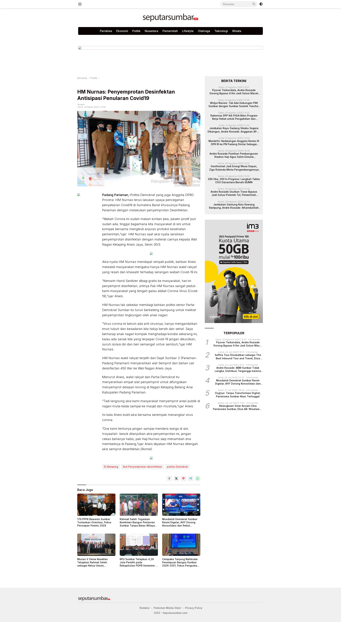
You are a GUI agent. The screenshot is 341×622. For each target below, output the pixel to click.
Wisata (236, 31)
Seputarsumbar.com (162, 38)
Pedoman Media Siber (94, 38)
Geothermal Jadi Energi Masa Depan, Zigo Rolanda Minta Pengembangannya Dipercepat (234, 168)
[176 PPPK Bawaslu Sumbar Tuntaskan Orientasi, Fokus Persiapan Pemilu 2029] (96, 505)
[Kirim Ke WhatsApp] (197, 478)
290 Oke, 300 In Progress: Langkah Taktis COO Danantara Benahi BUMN (234, 181)
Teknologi (221, 31)
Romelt (80, 104)
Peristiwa (106, 31)
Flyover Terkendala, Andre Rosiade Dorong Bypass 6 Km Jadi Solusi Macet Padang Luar (234, 92)
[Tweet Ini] (176, 478)
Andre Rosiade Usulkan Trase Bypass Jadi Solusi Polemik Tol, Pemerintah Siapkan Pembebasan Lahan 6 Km (234, 193)
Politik (136, 31)
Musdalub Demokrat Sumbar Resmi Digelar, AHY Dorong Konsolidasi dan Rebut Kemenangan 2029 (179, 522)
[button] (254, 4)
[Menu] (80, 4)
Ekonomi (122, 31)
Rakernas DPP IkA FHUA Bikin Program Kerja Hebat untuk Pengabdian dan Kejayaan (233, 117)
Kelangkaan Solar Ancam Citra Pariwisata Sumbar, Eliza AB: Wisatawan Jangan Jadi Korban (238, 407)
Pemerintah (170, 31)
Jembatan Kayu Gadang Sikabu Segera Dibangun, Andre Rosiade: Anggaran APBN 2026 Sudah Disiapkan (234, 130)
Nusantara (151, 31)
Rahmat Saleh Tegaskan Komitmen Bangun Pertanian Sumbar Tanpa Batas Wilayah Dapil (138, 522)
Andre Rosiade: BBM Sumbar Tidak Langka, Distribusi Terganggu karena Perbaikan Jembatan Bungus (238, 369)
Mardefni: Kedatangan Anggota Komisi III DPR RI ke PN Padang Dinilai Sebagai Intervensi (234, 142)
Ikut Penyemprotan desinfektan (142, 466)
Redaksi (140, 38)
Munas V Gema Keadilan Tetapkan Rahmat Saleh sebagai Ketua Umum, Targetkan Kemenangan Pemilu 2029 (92, 562)
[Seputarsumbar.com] (170, 17)
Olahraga (204, 31)
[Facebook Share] (169, 478)
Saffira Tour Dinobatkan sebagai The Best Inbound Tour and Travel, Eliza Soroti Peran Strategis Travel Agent (238, 357)
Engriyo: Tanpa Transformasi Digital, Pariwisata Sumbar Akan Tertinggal (238, 395)
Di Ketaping (111, 466)
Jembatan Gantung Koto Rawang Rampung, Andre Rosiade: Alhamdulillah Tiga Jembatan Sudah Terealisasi (234, 206)
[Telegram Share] (190, 478)
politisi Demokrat (177, 466)
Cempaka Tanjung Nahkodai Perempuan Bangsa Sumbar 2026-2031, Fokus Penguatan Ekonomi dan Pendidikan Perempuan (180, 562)
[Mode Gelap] (261, 4)
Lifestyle (188, 31)
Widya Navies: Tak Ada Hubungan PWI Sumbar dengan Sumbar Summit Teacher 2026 (234, 104)
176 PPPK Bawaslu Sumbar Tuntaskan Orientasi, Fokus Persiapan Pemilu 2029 (94, 522)
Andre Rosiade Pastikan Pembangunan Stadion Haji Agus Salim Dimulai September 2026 (234, 155)
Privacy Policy (121, 38)
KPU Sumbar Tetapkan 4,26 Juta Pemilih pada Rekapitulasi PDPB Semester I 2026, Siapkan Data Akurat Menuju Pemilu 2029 (138, 562)
